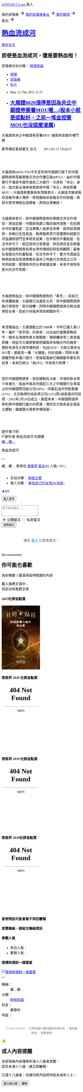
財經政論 (36, 66)
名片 (13, 85)
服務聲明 (46, 1032)
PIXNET (20, 1028)
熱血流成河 (19, 33)
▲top (5, 490)
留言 (41, 466)
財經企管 (35, 478)
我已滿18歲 (10, 1083)
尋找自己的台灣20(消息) (46, 483)
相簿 (13, 74)
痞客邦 (32, 466)
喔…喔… (8, 442)
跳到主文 (8, 45)
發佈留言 (8, 525)
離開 (24, 1083)
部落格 (15, 79)
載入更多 (8, 499)
